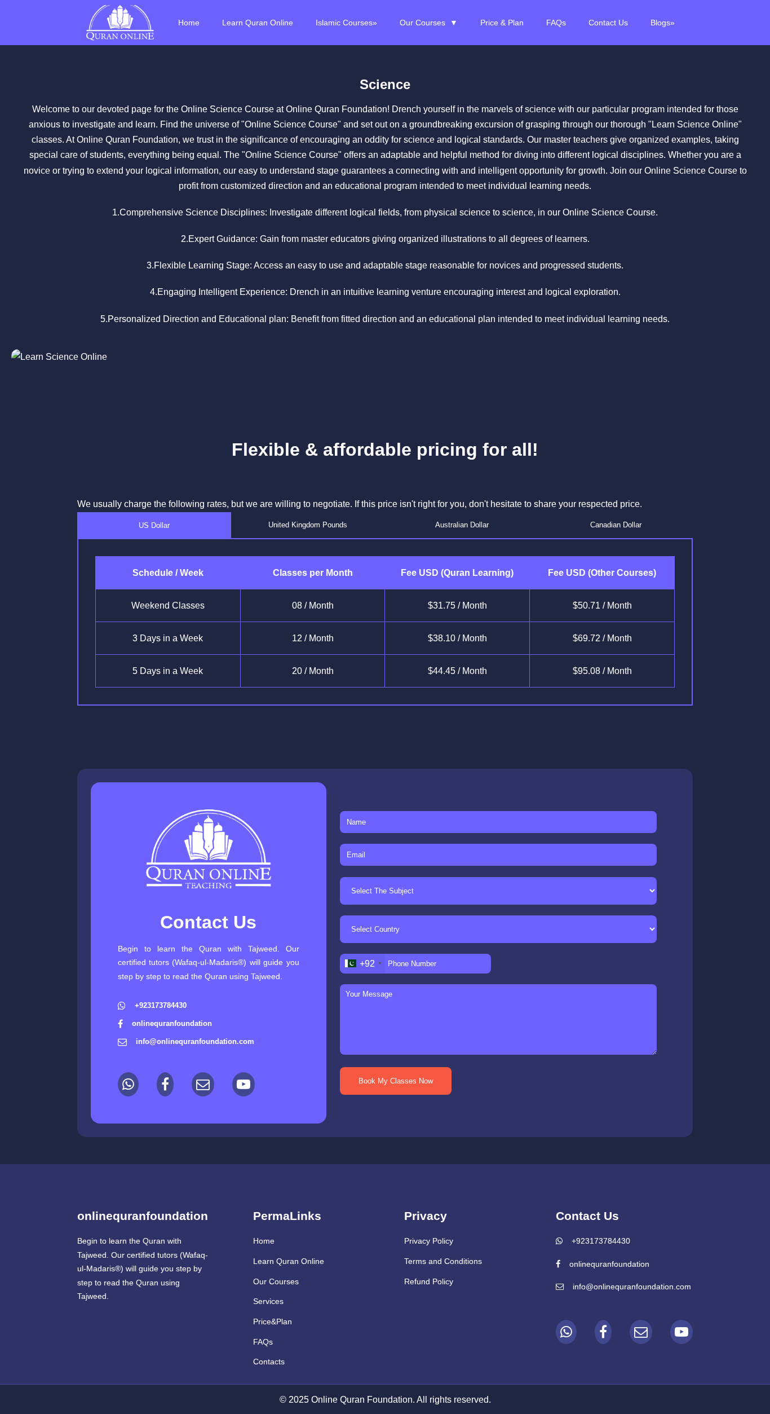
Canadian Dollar (615, 525)
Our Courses (429, 22)
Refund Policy (428, 1281)
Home (189, 22)
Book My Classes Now (396, 1081)
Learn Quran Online (257, 22)
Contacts (269, 1361)
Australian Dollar (462, 525)
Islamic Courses (346, 22)
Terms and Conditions (443, 1261)
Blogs (662, 22)
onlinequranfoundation (609, 1263)
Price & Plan (502, 22)
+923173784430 (601, 1240)
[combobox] (362, 963)
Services (268, 1301)
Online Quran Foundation (336, 109)
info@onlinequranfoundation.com (632, 1286)
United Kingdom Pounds (307, 525)
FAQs (556, 22)
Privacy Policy (428, 1240)
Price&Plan (272, 1321)
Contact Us (608, 22)
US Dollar (154, 525)
